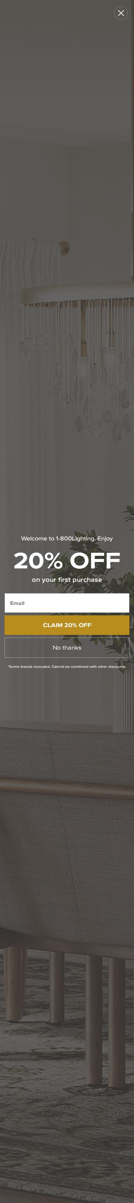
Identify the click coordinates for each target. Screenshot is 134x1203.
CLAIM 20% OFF (67, 625)
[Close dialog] (120, 13)
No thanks (67, 647)
